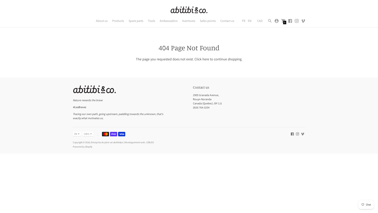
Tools (151, 21)
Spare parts (136, 21)
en (75, 133)
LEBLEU (150, 142)
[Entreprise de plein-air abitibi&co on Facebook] (290, 21)
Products (118, 21)
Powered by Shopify (82, 146)
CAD (260, 21)
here (205, 59)
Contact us (227, 21)
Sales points (208, 21)
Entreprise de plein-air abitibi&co (107, 142)
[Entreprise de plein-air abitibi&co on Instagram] (297, 21)
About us (102, 21)
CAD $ (86, 133)
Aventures (188, 21)
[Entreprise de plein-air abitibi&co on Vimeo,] (303, 21)
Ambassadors (169, 21)
